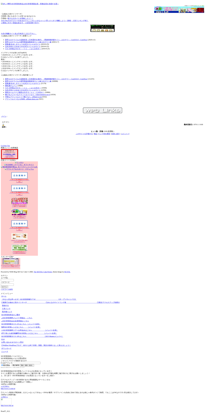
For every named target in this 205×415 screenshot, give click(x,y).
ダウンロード (6, 348)
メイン (3, 116)
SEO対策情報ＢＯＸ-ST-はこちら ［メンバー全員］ (20, 324)
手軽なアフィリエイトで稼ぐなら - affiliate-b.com (23, 97)
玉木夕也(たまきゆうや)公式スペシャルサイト (22, 46)
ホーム (3, 296)
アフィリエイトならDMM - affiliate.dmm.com (21, 99)
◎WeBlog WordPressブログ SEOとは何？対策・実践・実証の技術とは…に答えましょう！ (36, 345)
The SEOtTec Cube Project (43, 272)
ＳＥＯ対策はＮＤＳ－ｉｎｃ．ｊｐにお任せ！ (23, 49)
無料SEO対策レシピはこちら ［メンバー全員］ (21, 327)
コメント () (125, 134)
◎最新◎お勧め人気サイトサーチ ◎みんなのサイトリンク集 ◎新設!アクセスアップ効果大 (60, 302)
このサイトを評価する (84, 134)
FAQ (3, 339)
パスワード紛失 (7, 289)
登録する (5, 305)
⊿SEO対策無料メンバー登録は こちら (16, 318)
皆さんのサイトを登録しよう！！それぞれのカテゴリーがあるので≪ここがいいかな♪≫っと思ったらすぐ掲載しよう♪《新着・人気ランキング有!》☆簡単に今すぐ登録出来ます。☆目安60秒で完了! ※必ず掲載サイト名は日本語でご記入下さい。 (45, 25)
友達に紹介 (115, 134)
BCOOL (67, 272)
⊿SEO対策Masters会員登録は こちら (15, 321)
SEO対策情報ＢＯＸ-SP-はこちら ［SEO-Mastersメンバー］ (32, 336)
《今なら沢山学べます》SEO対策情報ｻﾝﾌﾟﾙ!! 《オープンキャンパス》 (39, 299)
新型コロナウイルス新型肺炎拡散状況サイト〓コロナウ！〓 (28, 42)
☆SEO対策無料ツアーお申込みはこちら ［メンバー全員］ (29, 330)
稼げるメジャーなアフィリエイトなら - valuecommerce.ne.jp (27, 94)
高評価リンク (7, 312)
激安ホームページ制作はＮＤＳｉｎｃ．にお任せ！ (24, 92)
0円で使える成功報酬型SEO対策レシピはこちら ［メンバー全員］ (29, 333)
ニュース (4, 351)
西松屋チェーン (11, 86)
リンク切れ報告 (104, 134)
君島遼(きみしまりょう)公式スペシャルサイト (22, 44)
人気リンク (6, 308)
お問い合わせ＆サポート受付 (12, 342)
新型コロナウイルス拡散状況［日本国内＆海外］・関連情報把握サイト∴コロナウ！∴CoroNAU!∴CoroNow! (46, 40)
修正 (95, 134)
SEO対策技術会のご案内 (10, 315)
